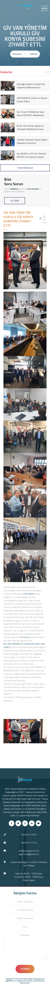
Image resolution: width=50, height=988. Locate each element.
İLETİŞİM (14, 200)
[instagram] (25, 823)
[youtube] (38, 823)
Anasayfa (17, 54)
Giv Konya (24, 637)
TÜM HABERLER (25, 168)
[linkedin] (32, 823)
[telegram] (18, 823)
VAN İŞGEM (28, 593)
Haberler (34, 54)
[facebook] (11, 823)
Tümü (48, 72)
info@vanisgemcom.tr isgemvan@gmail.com (28, 852)
